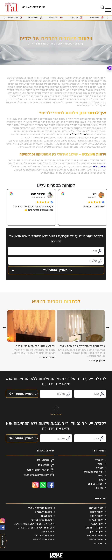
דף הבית (79, 43)
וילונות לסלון (96, 511)
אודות (100, 464)
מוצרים (99, 468)
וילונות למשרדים (43, 535)
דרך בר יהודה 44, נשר (38, 469)
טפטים (68, 43)
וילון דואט (47, 531)
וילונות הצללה (96, 519)
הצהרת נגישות (95, 483)
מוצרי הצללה (96, 508)
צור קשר (98, 487)
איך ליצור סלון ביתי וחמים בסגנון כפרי (35, 346)
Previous (107, 18)
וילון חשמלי (97, 523)
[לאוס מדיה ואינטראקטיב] (56, 555)
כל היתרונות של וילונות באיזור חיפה (33, 523)
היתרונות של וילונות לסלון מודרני (35, 527)
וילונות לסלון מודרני (41, 519)
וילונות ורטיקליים (94, 535)
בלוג (101, 479)
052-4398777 (43, 460)
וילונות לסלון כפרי (42, 539)
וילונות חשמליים (43, 511)
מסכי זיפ (98, 543)
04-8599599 (43, 464)
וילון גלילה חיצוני (94, 527)
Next (4, 18)
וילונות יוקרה (96, 515)
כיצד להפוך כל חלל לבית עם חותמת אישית (82, 346)
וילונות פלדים (96, 539)
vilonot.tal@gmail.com (36, 474)
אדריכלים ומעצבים (93, 471)
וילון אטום (46, 515)
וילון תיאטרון (96, 531)
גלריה (100, 475)
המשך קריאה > (97, 360)
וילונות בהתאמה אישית (40, 508)
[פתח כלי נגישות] (109, 68)
